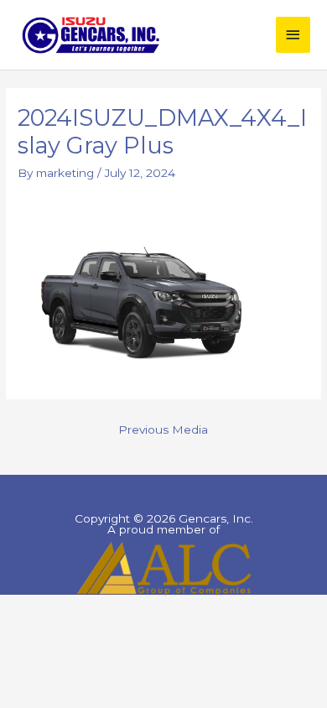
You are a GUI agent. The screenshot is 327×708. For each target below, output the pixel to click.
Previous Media (163, 429)
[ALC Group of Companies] (163, 568)
